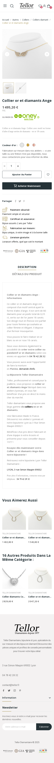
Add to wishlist (48, 174)
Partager (16, 201)
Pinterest (24, 201)
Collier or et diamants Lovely (40, 537)
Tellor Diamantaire (11, 534)
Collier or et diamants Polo (14, 537)
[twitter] (9, 690)
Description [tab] (27, 267)
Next (47, 54)
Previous (7, 54)
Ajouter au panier (22, 174)
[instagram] (14, 690)
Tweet (20, 201)
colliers (29, 406)
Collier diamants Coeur (14, 596)
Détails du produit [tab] (27, 274)
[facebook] (3, 690)
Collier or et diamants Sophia (40, 596)
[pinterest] (20, 690)
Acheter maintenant (29, 185)
